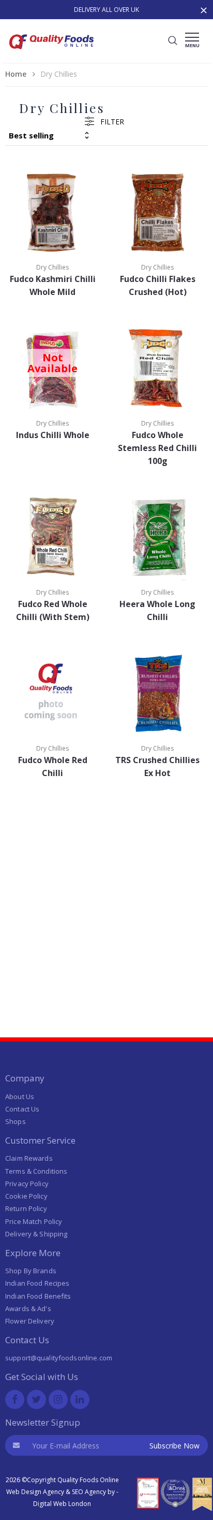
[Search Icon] (172, 41)
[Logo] (51, 52)
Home (15, 74)
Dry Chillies (52, 267)
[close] (204, 6)
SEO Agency (89, 1491)
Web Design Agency (35, 1491)
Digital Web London (62, 1503)
